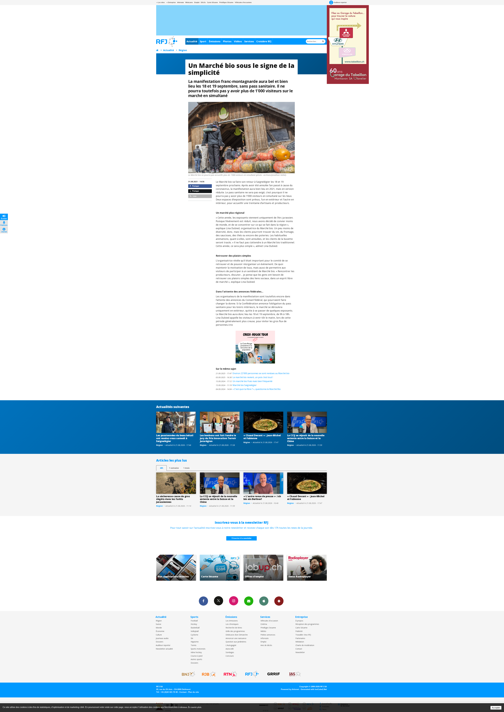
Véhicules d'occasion (269, 621)
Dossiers (159, 642)
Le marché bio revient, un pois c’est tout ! (244, 377)
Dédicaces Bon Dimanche (237, 635)
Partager (195, 186)
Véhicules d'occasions (243, 2)
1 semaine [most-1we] (174, 468)
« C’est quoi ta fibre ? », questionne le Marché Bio (248, 389)
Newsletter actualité (164, 649)
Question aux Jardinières (236, 642)
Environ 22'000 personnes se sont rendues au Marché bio (252, 373)
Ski (192, 638)
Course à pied (196, 656)
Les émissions (232, 621)
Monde (159, 628)
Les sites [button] (161, 2)
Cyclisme (194, 635)
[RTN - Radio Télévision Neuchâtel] (230, 674)
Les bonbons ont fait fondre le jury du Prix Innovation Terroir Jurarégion (218, 438)
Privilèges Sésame (226, 2)
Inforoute (180, 2)
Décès (203, 2)
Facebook (203, 601)
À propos (299, 621)
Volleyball (195, 631)
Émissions (214, 41)
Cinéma (264, 624)
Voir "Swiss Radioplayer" (182, 568)
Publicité (299, 631)
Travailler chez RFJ (303, 635)
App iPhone (263, 601)
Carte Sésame (212, 2)
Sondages (230, 652)
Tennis (193, 645)
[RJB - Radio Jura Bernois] (209, 674)
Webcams (189, 2)
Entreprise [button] (171, 2)
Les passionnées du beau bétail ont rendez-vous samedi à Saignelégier (174, 438)
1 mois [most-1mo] (186, 468)
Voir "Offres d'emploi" (313, 568)
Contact (298, 649)
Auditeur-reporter (340, 2)
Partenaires (300, 638)
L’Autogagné (231, 645)
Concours (230, 656)
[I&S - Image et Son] (295, 674)
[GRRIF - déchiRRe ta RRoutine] (273, 674)
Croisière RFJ (263, 41)
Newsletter (300, 652)
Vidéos (238, 41)
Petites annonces (268, 635)
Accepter (496, 708)
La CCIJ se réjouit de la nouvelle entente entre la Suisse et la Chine (305, 438)
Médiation (299, 642)
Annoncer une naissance (236, 638)
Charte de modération (304, 645)
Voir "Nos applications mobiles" (226, 568)
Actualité (192, 41)
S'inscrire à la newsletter (241, 538)
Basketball (195, 628)
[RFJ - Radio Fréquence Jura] (252, 674)
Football (194, 621)
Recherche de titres (234, 628)
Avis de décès (266, 645)
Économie (160, 631)
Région (183, 50)
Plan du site (193, 692)
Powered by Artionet (290, 689)
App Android (279, 601)
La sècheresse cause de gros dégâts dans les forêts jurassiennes (173, 499)
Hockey (194, 624)
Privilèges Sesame (268, 628)
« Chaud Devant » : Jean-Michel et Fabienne (262, 437)
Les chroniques (232, 624)
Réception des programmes (307, 624)
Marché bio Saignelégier (236, 385)
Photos (227, 41)
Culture (159, 635)
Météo (263, 631)
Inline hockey (196, 652)
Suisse (158, 624)
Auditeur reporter (163, 645)
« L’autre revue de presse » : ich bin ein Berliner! (262, 498)
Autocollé (230, 649)
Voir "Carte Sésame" (269, 568)
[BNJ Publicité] (187, 674)
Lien (194, 196)
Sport (203, 41)
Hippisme (195, 642)
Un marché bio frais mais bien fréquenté (244, 381)
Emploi (196, 2)
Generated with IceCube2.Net (314, 689)
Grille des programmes (235, 631)
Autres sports (196, 659)
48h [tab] (161, 468)
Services (249, 41)
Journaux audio (162, 638)
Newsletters (248, 601)
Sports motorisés (198, 649)
